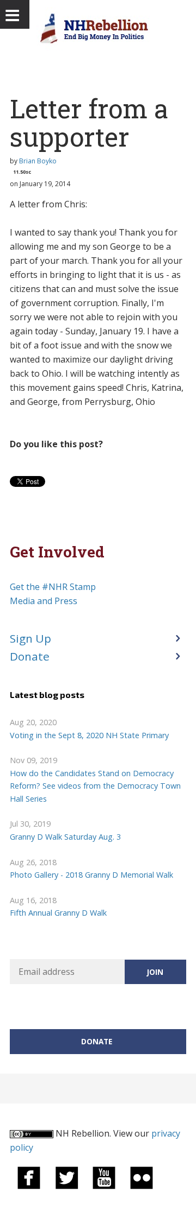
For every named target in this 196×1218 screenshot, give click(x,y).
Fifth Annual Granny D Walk (58, 913)
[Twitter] (66, 1177)
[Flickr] (141, 1177)
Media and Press (43, 601)
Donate (30, 656)
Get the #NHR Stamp (53, 587)
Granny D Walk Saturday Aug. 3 (65, 837)
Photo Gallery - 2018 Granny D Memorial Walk (91, 875)
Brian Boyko (38, 161)
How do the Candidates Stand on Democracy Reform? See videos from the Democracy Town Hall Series (95, 786)
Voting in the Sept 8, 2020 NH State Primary (89, 735)
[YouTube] (104, 1177)
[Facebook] (29, 1177)
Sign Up (30, 638)
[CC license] (31, 1133)
